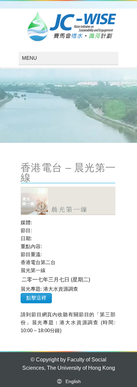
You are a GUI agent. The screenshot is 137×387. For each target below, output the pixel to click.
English (72, 381)
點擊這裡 (36, 298)
